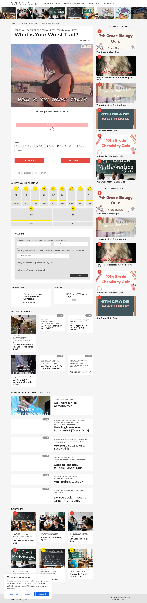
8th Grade (16, 570)
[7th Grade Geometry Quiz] (23, 521)
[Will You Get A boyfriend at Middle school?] (23, 364)
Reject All (28, 594)
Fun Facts (109, 3)
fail (53, 204)
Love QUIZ (85, 320)
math (15, 538)
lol (80, 204)
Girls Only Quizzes (47, 321)
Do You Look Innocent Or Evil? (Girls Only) (70, 499)
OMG (31, 223)
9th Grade (45, 533)
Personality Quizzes (27, 30)
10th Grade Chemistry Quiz (109, 156)
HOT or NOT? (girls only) (76, 295)
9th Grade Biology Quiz (79, 540)
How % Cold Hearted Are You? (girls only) (114, 78)
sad (26, 204)
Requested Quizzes (20, 337)
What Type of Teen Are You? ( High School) (79, 327)
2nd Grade (73, 570)
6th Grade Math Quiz (106, 131)
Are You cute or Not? (80, 372)
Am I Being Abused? (68, 481)
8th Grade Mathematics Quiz (110, 182)
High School (94, 3)
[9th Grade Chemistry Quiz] (52, 521)
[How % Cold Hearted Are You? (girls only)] (116, 65)
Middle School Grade (74, 3)
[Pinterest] (69, 597)
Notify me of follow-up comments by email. (36, 263)
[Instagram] (65, 597)
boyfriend (26, 340)
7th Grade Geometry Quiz (23, 542)
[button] (130, 3)
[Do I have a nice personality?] (30, 405)
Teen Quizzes (47, 30)
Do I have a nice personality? (65, 404)
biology (84, 535)
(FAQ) (25, 600)
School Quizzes (18, 338)
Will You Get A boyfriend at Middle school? (23, 382)
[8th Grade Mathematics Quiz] (23, 558)
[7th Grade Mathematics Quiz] (52, 558)
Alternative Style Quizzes (63, 439)
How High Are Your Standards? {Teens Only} (71, 429)
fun (62, 204)
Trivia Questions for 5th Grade (111, 105)
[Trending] (72, 513)
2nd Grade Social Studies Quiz (78, 575)
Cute (53, 362)
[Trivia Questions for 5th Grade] (116, 93)
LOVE (89, 204)
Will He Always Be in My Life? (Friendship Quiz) (23, 347)
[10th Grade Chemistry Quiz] (116, 144)
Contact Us (16, 600)
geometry (28, 536)
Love (27, 376)
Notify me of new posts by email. (31, 270)
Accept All (42, 594)
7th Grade (16, 533)
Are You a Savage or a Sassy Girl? (69, 447)
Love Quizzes (53, 360)
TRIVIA (20, 538)
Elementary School (51, 3)
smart (71, 204)
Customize (14, 594)
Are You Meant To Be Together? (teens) (52, 367)
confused (16, 204)
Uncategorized (18, 536)
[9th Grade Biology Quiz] (80, 521)
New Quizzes (45, 323)
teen (18, 342)
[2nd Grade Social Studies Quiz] (80, 558)
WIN (73, 223)
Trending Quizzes (66, 30)
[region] (28, 586)
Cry (44, 204)
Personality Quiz (76, 321)
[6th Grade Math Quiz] (116, 119)
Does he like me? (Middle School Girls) (68, 466)
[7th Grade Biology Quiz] (116, 40)
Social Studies (75, 571)
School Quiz (24, 3)
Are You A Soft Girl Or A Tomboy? (51, 327)
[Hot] (15, 513)
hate (35, 204)
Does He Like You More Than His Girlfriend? (33, 296)
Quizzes (27, 173)
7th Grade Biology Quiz (107, 52)
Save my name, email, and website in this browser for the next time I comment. (51, 251)
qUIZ (18, 173)
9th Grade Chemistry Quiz (51, 538)
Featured (16, 335)
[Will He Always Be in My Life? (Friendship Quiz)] (23, 324)
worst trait (40, 173)
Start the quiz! (52, 124)
